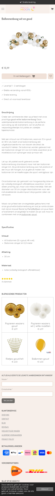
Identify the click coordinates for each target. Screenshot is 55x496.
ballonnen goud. (29, 214)
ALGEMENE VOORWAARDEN (12, 435)
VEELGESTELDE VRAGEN (11, 431)
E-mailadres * (7, 389)
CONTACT (5, 419)
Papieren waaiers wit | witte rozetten (40, 324)
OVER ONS (5, 415)
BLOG (4, 423)
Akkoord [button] (44, 489)
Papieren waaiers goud (14, 324)
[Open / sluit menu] (3, 8)
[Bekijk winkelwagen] (52, 8)
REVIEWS (5, 427)
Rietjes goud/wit (14, 359)
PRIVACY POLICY (8, 439)
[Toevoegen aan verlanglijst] (50, 76)
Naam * (5, 379)
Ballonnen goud (40, 359)
